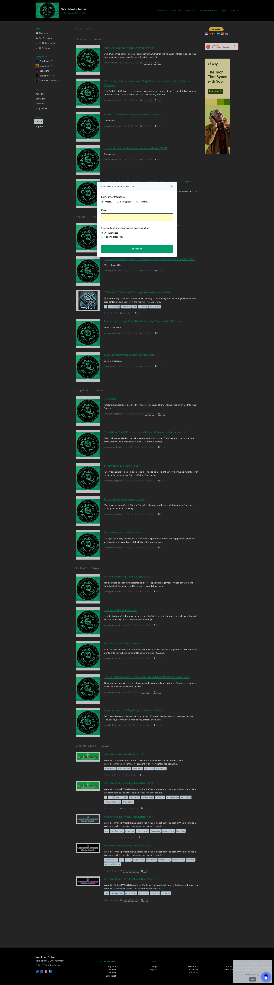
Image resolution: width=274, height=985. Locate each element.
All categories (111, 232)
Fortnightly (125, 201)
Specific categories (113, 236)
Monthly (144, 201)
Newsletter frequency (113, 196)
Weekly (108, 201)
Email (104, 210)
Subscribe (137, 248)
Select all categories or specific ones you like (125, 227)
